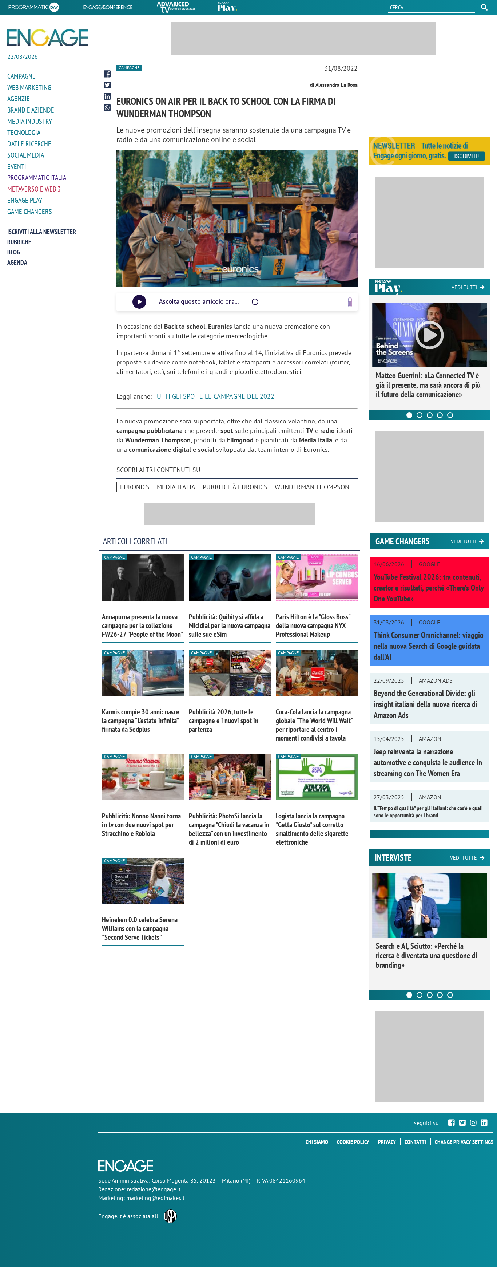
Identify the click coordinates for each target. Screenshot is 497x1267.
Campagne (21, 76)
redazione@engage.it (153, 1189)
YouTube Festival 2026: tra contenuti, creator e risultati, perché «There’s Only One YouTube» (429, 588)
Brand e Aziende (30, 110)
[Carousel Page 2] (419, 415)
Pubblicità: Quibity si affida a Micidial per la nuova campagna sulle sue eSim (229, 625)
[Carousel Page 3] (430, 415)
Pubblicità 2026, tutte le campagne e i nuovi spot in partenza (223, 720)
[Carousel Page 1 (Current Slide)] (409, 415)
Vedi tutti (464, 287)
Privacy (387, 1141)
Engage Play (24, 200)
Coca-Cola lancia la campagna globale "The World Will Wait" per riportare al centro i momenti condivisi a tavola (314, 724)
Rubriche (19, 242)
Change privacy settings (464, 1141)
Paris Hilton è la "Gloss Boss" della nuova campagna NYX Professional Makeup (313, 625)
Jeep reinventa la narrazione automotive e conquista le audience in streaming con (428, 762)
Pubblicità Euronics (235, 487)
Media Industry (29, 121)
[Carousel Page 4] (440, 415)
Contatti (415, 1141)
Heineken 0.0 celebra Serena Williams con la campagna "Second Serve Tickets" (140, 928)
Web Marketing (29, 87)
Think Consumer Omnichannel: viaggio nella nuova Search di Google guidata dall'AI (429, 646)
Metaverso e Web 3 (34, 189)
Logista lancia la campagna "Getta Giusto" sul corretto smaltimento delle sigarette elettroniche (312, 829)
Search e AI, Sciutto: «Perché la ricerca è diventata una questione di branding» (426, 955)
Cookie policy (353, 1141)
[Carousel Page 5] (450, 415)
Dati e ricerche (29, 144)
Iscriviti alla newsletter (41, 232)
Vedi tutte (463, 857)
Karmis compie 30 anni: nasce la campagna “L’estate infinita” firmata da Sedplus (140, 720)
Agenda (17, 262)
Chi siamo (317, 1141)
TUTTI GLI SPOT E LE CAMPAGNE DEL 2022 (213, 396)
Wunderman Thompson (312, 487)
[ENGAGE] (47, 37)
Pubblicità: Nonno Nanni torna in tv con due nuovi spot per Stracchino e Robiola (141, 825)
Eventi (16, 166)
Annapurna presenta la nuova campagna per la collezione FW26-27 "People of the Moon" (142, 625)
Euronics (135, 487)
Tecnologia (23, 132)
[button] (484, 7)
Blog (13, 252)
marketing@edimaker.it (155, 1197)
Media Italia (176, 487)
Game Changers (29, 211)
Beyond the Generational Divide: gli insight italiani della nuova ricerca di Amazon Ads (425, 704)
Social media (25, 155)
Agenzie (18, 98)
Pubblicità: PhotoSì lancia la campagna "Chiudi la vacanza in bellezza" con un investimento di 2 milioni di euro (229, 829)
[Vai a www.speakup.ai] (350, 302)
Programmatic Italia (36, 177)
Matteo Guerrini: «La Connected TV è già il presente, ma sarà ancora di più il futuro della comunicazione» (428, 384)
